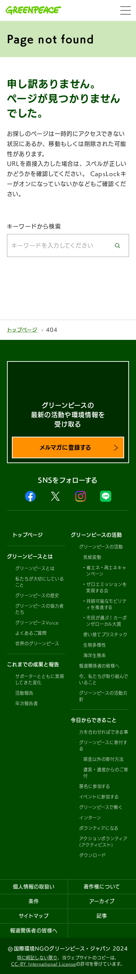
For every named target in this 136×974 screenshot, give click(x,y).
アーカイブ (102, 901)
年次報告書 (26, 703)
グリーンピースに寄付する (103, 745)
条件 (34, 901)
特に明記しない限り (37, 958)
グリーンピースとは (35, 568)
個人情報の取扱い (34, 886)
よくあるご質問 (31, 633)
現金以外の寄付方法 (103, 759)
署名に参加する (94, 786)
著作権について (102, 886)
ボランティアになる (99, 828)
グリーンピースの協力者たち (39, 609)
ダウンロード (92, 855)
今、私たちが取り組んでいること (103, 679)
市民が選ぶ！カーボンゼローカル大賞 (106, 621)
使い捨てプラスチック (105, 634)
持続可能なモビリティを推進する (106, 604)
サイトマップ (34, 915)
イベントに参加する (99, 797)
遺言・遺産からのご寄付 (105, 772)
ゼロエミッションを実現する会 (106, 587)
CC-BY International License (43, 964)
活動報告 (24, 693)
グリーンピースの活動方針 (103, 696)
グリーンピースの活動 (101, 547)
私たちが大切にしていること (39, 582)
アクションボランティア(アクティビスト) (103, 841)
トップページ (22, 329)
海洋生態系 (94, 655)
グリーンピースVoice (37, 623)
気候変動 (92, 557)
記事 (102, 915)
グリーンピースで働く (101, 807)
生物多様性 (94, 645)
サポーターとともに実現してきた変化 (39, 679)
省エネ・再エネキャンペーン (106, 571)
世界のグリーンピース (37, 643)
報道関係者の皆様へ (99, 666)
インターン (90, 818)
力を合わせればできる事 (103, 732)
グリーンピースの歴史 (37, 595)
